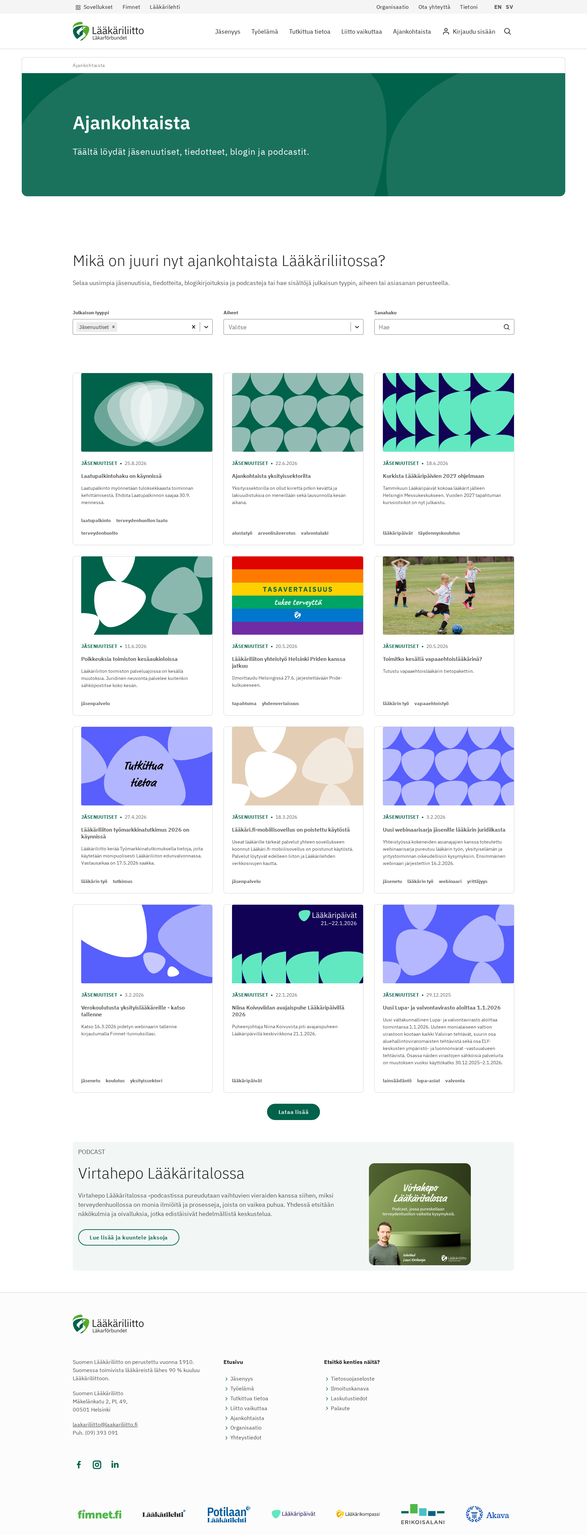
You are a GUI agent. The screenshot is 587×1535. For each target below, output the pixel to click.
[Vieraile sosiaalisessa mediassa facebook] (79, 1464)
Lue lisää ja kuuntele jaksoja (129, 1237)
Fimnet (132, 6)
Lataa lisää (294, 1111)
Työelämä (264, 31)
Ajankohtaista (412, 31)
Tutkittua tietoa (310, 31)
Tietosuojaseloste (353, 1378)
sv (509, 6)
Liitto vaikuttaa (361, 31)
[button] (507, 31)
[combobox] (119, 327)
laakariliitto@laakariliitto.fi (105, 1424)
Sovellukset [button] (98, 6)
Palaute (340, 1408)
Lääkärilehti (165, 6)
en (498, 6)
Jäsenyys (228, 31)
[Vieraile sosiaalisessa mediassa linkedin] (115, 1464)
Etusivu (233, 1361)
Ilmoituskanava (350, 1388)
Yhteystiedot (246, 1437)
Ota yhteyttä (435, 6)
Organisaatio (392, 6)
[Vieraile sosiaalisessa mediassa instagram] (97, 1464)
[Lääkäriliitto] (108, 32)
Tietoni (469, 6)
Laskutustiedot (349, 1398)
